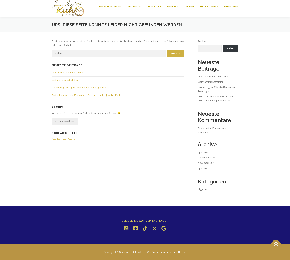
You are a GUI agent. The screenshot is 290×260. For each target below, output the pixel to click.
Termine (189, 6)
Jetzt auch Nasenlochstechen (67, 72)
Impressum (231, 6)
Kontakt (172, 6)
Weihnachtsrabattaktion (65, 80)
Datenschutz (209, 6)
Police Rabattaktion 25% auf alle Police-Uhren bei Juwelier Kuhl (86, 95)
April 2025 (203, 168)
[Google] (163, 228)
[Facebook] (135, 228)
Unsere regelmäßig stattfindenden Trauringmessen (79, 87)
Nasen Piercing (68, 139)
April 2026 (203, 152)
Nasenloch (56, 139)
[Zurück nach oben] (276, 244)
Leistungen (134, 6)
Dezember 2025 (206, 157)
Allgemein (203, 189)
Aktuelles (154, 6)
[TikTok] (145, 228)
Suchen (202, 41)
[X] (154, 228)
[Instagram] (126, 228)
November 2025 (206, 162)
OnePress (152, 252)
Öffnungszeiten (110, 6)
